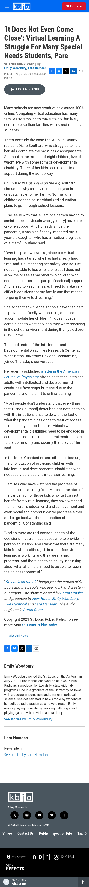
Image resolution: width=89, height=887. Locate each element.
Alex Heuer (41, 598)
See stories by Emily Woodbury (28, 719)
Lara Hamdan (37, 68)
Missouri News (18, 635)
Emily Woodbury (15, 68)
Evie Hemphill (15, 604)
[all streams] (83, 882)
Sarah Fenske (71, 593)
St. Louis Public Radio (39, 625)
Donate (76, 6)
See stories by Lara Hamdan (26, 754)
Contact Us (25, 833)
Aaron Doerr (33, 609)
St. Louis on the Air (21, 582)
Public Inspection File (55, 833)
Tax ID (82, 833)
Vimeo (7, 833)
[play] (6, 882)
